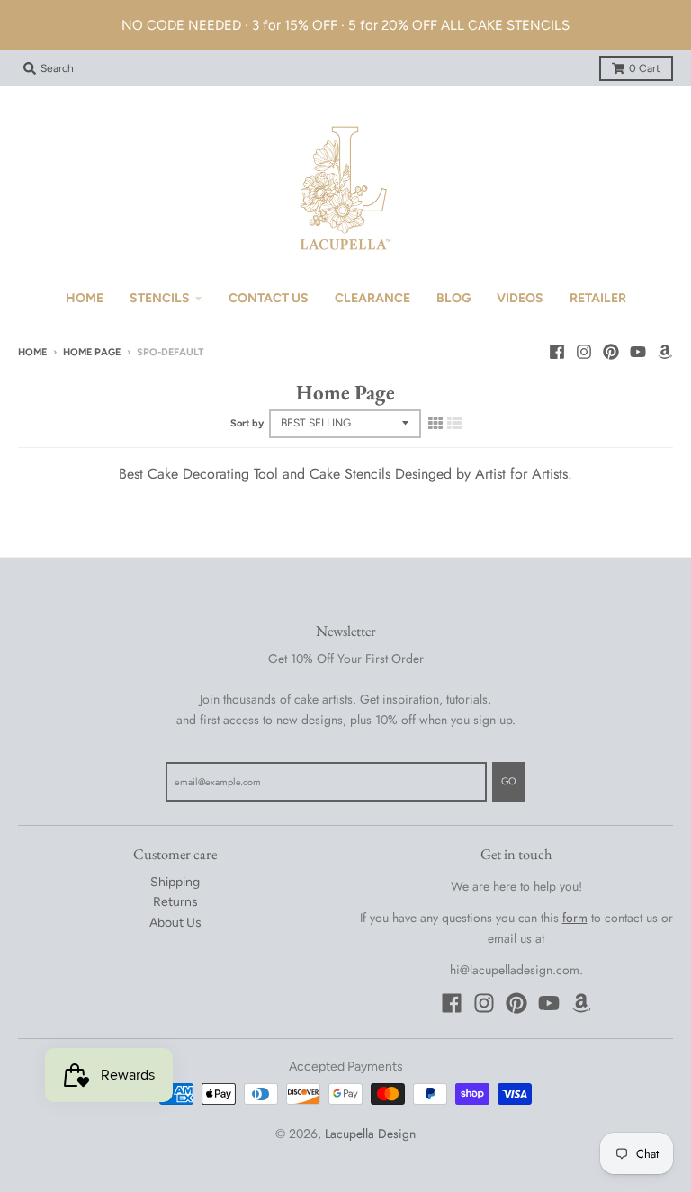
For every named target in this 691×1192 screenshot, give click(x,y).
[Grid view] (435, 423)
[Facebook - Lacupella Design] (557, 352)
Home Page (92, 352)
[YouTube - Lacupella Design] (638, 352)
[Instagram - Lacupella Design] (584, 352)
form (575, 918)
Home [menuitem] (84, 298)
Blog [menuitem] (453, 298)
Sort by (247, 423)
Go (508, 781)
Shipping (175, 882)
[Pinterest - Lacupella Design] (611, 352)
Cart (644, 68)
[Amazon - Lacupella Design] (665, 352)
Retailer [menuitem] (598, 298)
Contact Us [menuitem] (269, 298)
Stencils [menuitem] (160, 298)
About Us (175, 922)
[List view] (454, 423)
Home (32, 352)
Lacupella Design (370, 1134)
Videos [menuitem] (520, 298)
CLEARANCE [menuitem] (372, 298)
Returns (175, 902)
